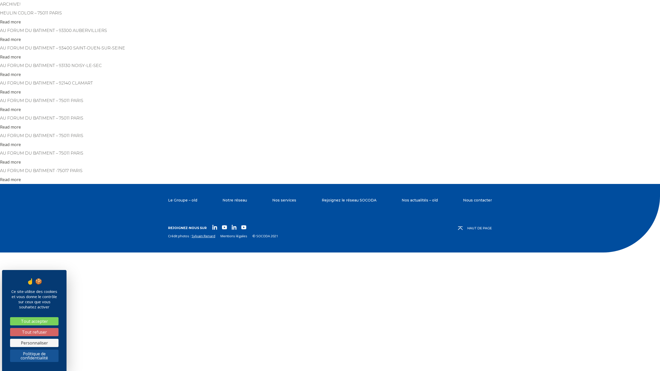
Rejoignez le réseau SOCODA (349, 200)
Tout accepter (34, 321)
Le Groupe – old (182, 200)
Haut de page (479, 228)
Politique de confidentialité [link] (34, 356)
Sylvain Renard (203, 236)
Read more (10, 22)
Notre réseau (234, 200)
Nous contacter (477, 200)
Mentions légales (233, 236)
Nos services (284, 200)
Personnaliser (34, 343)
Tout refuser (34, 332)
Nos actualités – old (420, 200)
